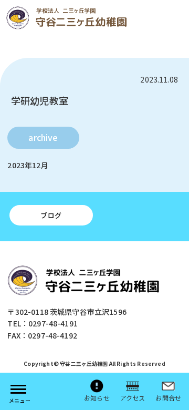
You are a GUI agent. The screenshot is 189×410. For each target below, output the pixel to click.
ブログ (50, 215)
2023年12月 (27, 165)
